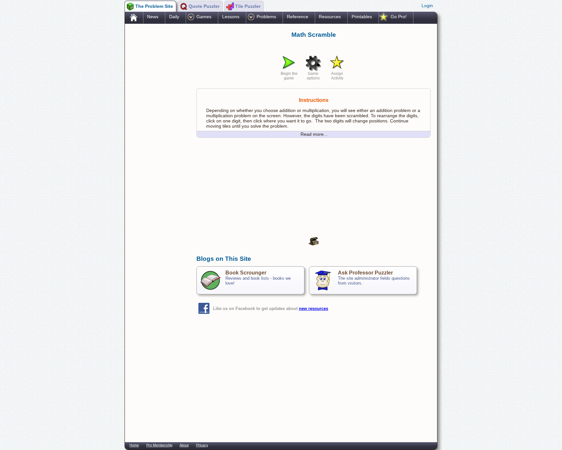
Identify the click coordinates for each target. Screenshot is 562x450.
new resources (313, 308)
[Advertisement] (157, 128)
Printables (362, 16)
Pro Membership (159, 445)
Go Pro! (399, 16)
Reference (297, 16)
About (184, 445)
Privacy (202, 445)
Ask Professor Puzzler (365, 272)
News (152, 16)
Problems (266, 16)
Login (427, 5)
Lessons (230, 16)
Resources (330, 16)
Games (203, 16)
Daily (174, 16)
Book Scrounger (245, 272)
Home (134, 445)
